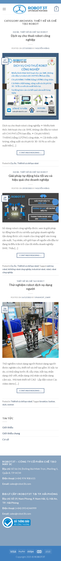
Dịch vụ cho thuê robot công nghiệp (30, 37)
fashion (51, 401)
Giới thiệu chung (11, 433)
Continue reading (30, 152)
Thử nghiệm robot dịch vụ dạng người (30, 287)
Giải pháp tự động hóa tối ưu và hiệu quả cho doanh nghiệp (30, 177)
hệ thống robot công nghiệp (19, 269)
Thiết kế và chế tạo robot (34, 32)
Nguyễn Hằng (42, 48)
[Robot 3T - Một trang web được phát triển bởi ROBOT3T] (30, 9)
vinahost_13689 (42, 297)
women (10, 404)
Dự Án (16, 32)
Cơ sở (5, 439)
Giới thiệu (7, 427)
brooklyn (44, 401)
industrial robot (38, 269)
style (4, 404)
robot (48, 269)
